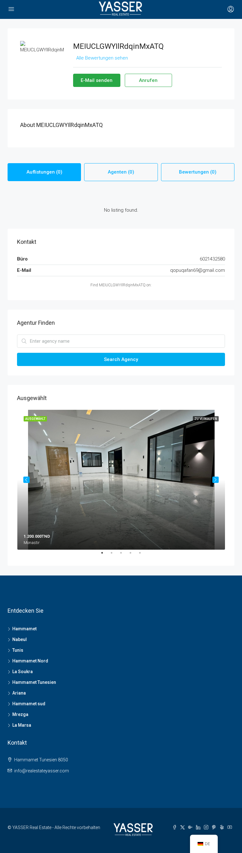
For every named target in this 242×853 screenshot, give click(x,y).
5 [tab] (143, 555)
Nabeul (19, 639)
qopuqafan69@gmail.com (197, 270)
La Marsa (21, 725)
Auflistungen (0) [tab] (44, 172)
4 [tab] (133, 555)
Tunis (17, 650)
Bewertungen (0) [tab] (197, 172)
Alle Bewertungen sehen (102, 58)
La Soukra (22, 671)
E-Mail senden (96, 80)
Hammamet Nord (30, 660)
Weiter (215, 480)
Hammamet (24, 628)
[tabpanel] (121, 480)
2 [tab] (115, 555)
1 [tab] (105, 555)
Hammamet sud (28, 703)
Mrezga (20, 714)
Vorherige (26, 480)
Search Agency (121, 359)
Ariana (19, 693)
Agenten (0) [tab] (121, 172)
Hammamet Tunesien (34, 682)
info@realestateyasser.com (41, 770)
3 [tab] (124, 555)
